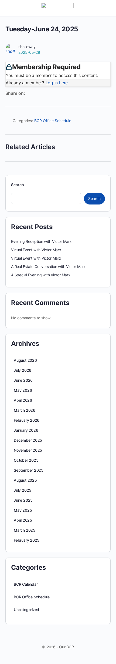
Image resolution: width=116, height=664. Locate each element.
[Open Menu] (8, 8)
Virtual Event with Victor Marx (36, 249)
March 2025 (24, 530)
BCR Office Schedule (52, 120)
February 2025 (26, 540)
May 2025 (23, 510)
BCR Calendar (25, 584)
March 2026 (24, 410)
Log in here (57, 82)
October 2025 (26, 460)
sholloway (27, 46)
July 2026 (22, 370)
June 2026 (23, 380)
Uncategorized (26, 609)
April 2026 (23, 400)
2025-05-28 (29, 52)
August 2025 (25, 480)
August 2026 (25, 360)
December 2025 (28, 440)
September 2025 (28, 470)
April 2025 (23, 520)
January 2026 (26, 430)
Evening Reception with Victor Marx (41, 241)
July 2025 (22, 490)
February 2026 (26, 420)
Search (17, 184)
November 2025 (28, 450)
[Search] (106, 8)
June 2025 (23, 500)
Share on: (15, 93)
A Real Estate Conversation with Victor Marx (48, 266)
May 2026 (23, 390)
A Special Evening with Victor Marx (40, 275)
